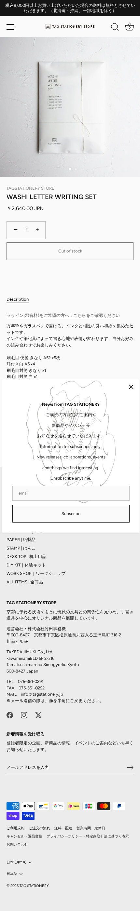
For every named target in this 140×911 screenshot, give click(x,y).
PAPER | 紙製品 (21, 539)
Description (18, 299)
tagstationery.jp (48, 694)
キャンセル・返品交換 (24, 836)
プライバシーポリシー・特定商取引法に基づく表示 (88, 836)
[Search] (115, 28)
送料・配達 (63, 828)
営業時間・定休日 (91, 828)
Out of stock (70, 251)
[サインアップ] (130, 767)
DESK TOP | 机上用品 (26, 556)
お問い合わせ (17, 844)
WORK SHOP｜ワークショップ (36, 573)
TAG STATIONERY (34, 886)
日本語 (12, 874)
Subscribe (71, 513)
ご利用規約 (15, 828)
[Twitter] (38, 714)
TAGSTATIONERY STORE (30, 188)
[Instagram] (24, 714)
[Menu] (10, 27)
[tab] (21, 299)
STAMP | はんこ (21, 548)
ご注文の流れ (39, 828)
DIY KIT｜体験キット (26, 565)
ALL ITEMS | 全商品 (25, 581)
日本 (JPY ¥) (16, 862)
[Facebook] (10, 714)
